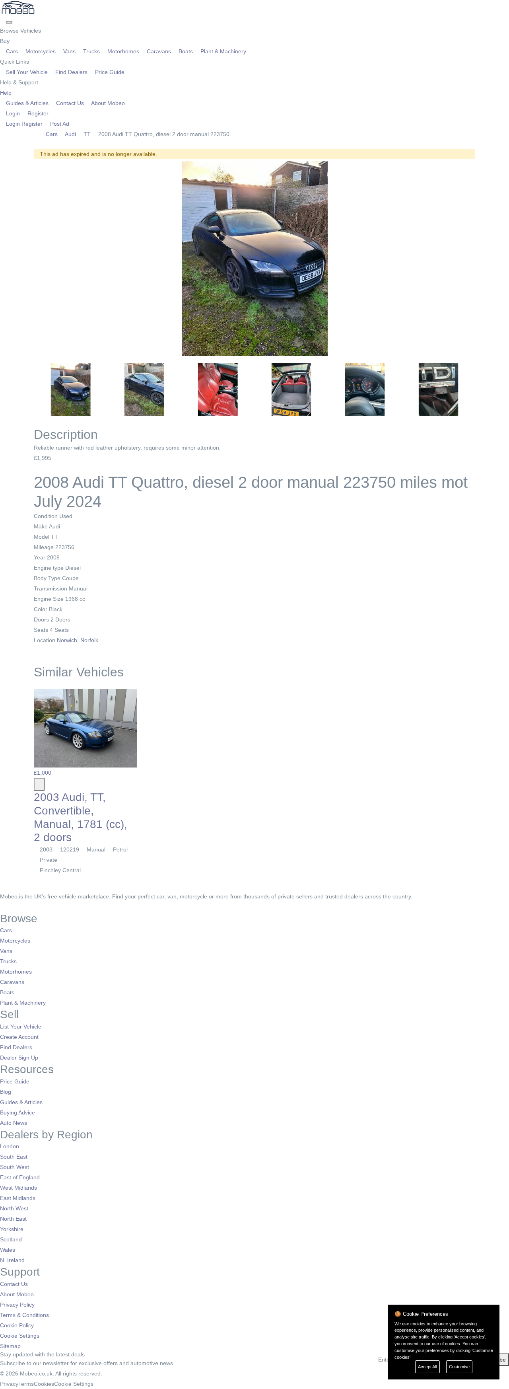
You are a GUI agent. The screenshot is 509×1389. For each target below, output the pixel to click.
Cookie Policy (17, 1325)
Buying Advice (17, 1112)
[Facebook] (3, 907)
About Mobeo (107, 103)
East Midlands (17, 1198)
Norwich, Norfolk (78, 640)
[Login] (3, 20)
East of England (20, 1177)
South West (14, 1167)
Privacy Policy (17, 1304)
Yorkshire (11, 1229)
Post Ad (59, 124)
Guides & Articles (27, 103)
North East (13, 1219)
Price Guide (108, 72)
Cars (11, 51)
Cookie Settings (19, 1336)
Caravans (159, 51)
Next (485, 258)
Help (6, 93)
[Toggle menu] (9, 22)
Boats (185, 51)
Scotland (11, 1239)
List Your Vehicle (20, 1026)
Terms (26, 1384)
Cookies (44, 1384)
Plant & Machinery (222, 51)
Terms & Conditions (24, 1315)
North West (14, 1208)
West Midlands (18, 1187)
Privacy (9, 1384)
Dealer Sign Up (19, 1057)
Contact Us (69, 103)
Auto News (13, 1123)
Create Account (19, 1037)
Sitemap (10, 1346)
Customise (459, 1366)
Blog (5, 1092)
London (9, 1146)
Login (12, 113)
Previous (23, 258)
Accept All (427, 1366)
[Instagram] (14, 907)
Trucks (91, 51)
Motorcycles (40, 51)
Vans (69, 51)
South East (13, 1156)
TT (87, 134)
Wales (7, 1250)
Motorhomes (123, 51)
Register (37, 113)
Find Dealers (71, 72)
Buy (5, 41)
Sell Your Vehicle (26, 72)
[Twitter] (9, 907)
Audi (70, 134)
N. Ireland (12, 1260)
